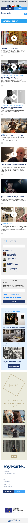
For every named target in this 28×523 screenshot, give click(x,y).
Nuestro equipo (6, 488)
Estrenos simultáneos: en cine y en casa (12, 196)
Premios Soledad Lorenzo (9, 473)
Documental (16, 75)
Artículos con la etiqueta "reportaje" (12, 21)
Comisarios (16, 105)
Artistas (11, 75)
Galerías (15, 163)
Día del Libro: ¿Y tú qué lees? (9, 48)
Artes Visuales (4, 75)
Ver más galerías (14, 366)
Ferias (10, 223)
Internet (21, 75)
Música (4, 478)
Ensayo (3, 134)
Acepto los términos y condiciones (13, 297)
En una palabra (5, 225)
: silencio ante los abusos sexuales (11, 254)
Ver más (14, 456)
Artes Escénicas (6, 481)
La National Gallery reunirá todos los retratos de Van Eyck (12, 270)
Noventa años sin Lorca (11, 259)
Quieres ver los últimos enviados (11, 294)
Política (21, 105)
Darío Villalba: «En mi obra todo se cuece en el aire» (13, 165)
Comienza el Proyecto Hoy (8, 77)
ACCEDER (20, 8)
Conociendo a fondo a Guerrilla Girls (11, 107)
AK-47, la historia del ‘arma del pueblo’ (12, 136)
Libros (2, 46)
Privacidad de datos (7, 486)
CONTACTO (8, 8)
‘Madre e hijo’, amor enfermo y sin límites (12, 264)
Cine (2, 194)
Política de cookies (7, 484)
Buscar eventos (7, 250)
